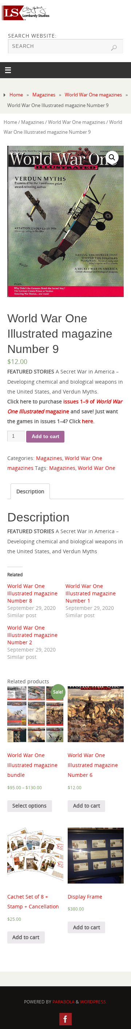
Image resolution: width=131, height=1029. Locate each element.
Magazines (43, 94)
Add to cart (45, 436)
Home (16, 94)
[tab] (30, 491)
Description (30, 491)
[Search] (114, 48)
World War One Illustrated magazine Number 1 (91, 593)
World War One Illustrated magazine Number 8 (32, 593)
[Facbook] (65, 1019)
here (87, 421)
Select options (29, 805)
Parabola (63, 1002)
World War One (96, 467)
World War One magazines (93, 94)
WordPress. (93, 1002)
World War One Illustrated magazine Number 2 (32, 635)
